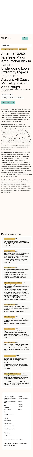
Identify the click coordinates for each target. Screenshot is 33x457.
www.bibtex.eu (7, 420)
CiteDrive (20, 406)
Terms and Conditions (9, 439)
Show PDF (5, 102)
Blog (5, 412)
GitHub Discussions (8, 414)
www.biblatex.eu (8, 423)
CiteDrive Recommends (23, 398)
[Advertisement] (16, 17)
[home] (6, 38)
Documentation (7, 409)
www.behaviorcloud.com (9, 428)
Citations (20, 401)
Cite (13, 102)
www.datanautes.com (9, 426)
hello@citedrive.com (9, 435)
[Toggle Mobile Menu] (30, 38)
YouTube (20, 409)
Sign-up (24, 38)
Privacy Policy (19, 439)
